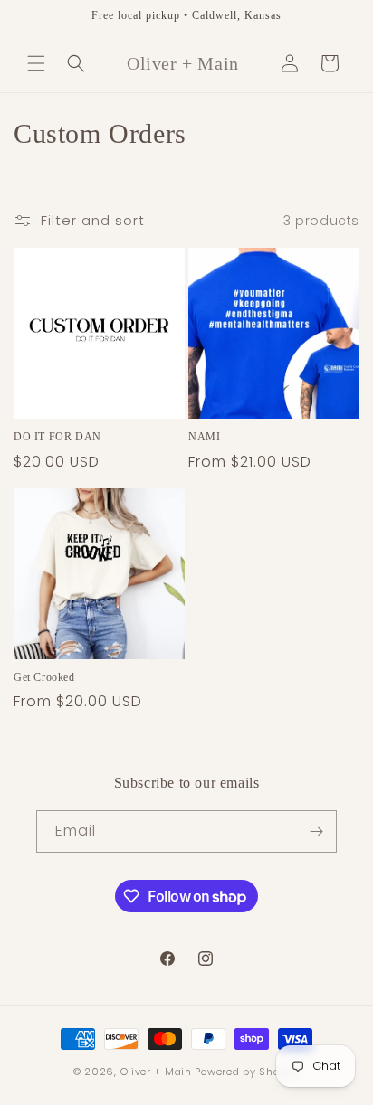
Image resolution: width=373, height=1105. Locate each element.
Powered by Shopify (247, 1071)
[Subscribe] (316, 831)
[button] (36, 63)
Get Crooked (44, 677)
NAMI (204, 436)
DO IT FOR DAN (57, 436)
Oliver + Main (156, 1071)
